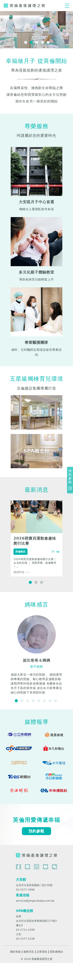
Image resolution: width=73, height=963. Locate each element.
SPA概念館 (24, 911)
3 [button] (36, 42)
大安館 (21, 879)
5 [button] (48, 42)
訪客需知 (42, 951)
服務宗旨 (28, 951)
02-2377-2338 (25, 938)
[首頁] (24, 6)
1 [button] (25, 42)
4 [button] (42, 42)
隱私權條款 (56, 951)
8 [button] (55, 700)
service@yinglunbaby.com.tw (35, 900)
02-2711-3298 (25, 929)
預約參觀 (36, 831)
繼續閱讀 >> (21, 572)
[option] (36, 538)
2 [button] (31, 42)
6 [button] (44, 700)
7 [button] (49, 700)
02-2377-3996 (25, 889)
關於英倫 (15, 951)
